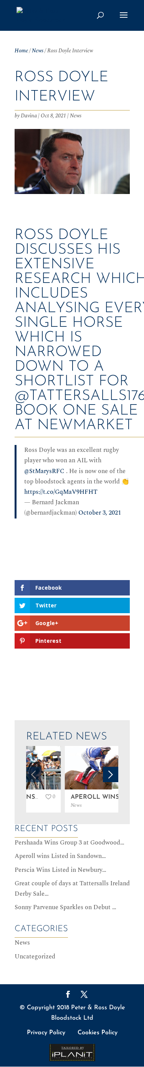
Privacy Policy (46, 1033)
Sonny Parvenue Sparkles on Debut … (65, 907)
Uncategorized (35, 956)
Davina (29, 116)
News (37, 51)
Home (21, 51)
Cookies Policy (98, 1033)
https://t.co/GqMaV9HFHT (61, 492)
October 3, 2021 (99, 512)
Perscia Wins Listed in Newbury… (60, 870)
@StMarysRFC (44, 471)
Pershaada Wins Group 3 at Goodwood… (69, 842)
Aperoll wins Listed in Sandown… (60, 856)
